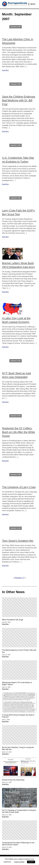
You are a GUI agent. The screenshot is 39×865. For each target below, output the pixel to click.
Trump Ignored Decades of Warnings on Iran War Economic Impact (18, 844)
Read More (5, 70)
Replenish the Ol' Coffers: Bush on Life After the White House (18, 432)
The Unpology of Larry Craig (19, 487)
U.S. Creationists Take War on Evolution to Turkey (18, 159)
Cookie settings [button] (19, 862)
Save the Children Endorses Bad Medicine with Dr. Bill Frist (18, 100)
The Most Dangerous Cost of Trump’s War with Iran (19, 651)
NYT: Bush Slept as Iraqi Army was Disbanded (16, 375)
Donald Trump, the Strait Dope (13, 780)
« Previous (17, 578)
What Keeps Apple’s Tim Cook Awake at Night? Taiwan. (17, 683)
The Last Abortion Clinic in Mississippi (17, 41)
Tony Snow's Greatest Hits (17, 540)
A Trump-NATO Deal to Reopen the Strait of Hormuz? (18, 716)
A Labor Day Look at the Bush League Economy (16, 320)
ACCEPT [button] (31, 862)
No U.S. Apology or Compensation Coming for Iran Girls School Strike (19, 811)
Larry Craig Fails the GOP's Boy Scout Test (18, 212)
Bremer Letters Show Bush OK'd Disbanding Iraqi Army (18, 265)
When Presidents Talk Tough (12, 620)
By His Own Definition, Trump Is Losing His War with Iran (18, 748)
